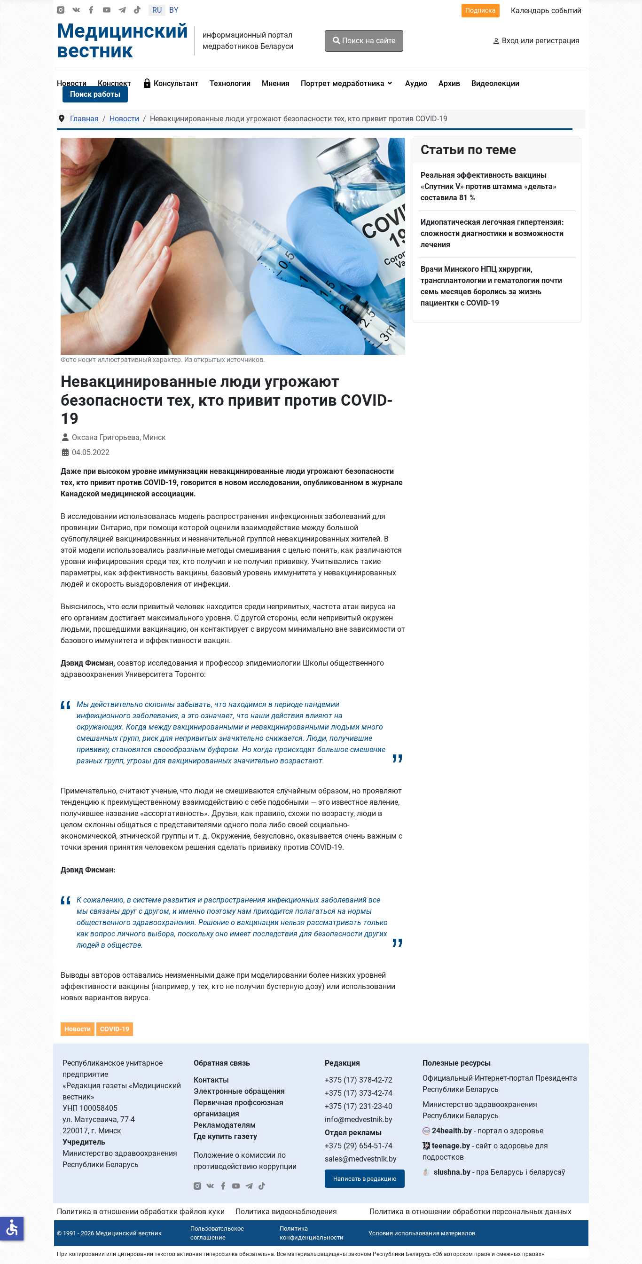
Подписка (480, 10)
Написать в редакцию (365, 1178)
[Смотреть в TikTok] (137, 10)
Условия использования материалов (421, 1233)
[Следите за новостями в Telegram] (122, 10)
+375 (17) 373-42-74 (358, 1093)
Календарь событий (546, 10)
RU (157, 10)
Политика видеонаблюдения (286, 1211)
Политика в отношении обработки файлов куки (141, 1211)
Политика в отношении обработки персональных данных (470, 1211)
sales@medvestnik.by (361, 1158)
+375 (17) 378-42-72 (358, 1080)
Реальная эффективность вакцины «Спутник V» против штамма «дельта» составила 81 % (488, 186)
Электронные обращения (239, 1091)
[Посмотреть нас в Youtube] (106, 10)
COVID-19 (114, 1029)
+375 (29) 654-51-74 (358, 1145)
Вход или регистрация (540, 40)
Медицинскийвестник (122, 40)
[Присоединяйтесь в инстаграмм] (60, 10)
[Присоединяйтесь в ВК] (76, 10)
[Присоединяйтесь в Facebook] (91, 10)
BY (174, 10)
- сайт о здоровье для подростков (485, 1151)
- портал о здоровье (487, 1130)
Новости (77, 1029)
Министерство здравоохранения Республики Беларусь (480, 1110)
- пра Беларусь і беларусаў (499, 1172)
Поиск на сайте (367, 40)
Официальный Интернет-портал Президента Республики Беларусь (500, 1084)
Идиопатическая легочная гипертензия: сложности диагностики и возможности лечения (492, 233)
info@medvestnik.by (358, 1119)
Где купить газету (225, 1136)
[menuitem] (170, 83)
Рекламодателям (225, 1125)
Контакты (211, 1080)
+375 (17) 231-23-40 (358, 1106)
